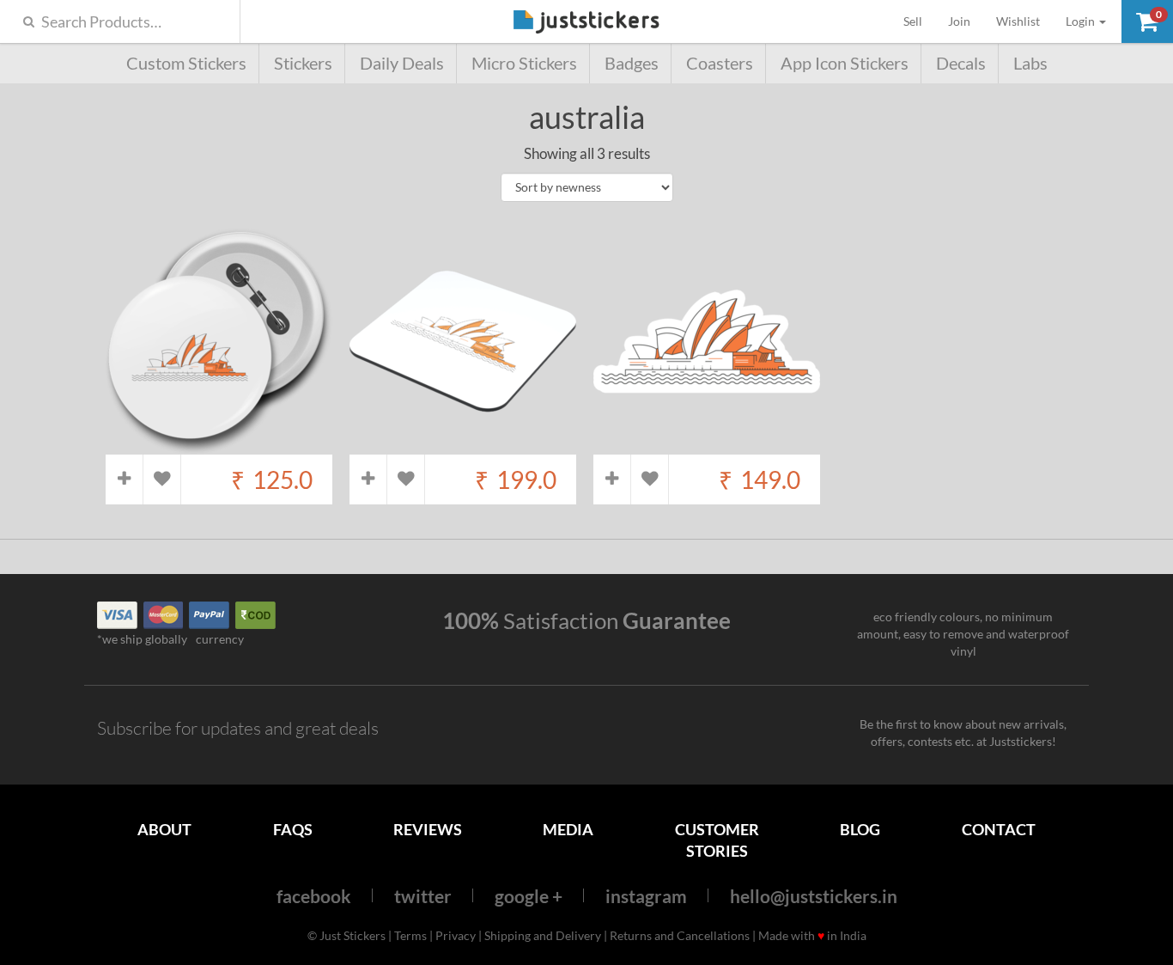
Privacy (455, 935)
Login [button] (1081, 21)
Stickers (303, 63)
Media (568, 829)
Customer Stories (717, 840)
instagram (646, 896)
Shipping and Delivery (542, 935)
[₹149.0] (706, 445)
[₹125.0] (219, 445)
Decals (961, 63)
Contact (999, 829)
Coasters (719, 63)
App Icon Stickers (845, 63)
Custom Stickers (186, 63)
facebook (314, 896)
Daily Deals (402, 63)
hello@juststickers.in (813, 896)
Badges (632, 63)
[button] (1147, 21)
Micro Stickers (524, 63)
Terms (410, 935)
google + (528, 896)
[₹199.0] (462, 445)
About (164, 829)
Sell (919, 20)
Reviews (427, 829)
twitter (423, 896)
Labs (1030, 63)
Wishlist (1018, 21)
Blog (860, 829)
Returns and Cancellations (680, 935)
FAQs (293, 829)
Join (959, 21)
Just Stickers (586, 22)
